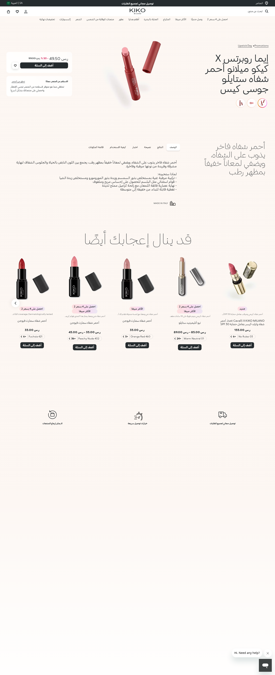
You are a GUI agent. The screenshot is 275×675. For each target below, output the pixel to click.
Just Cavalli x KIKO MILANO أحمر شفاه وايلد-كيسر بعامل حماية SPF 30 (242, 322)
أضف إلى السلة (243, 663)
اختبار (135, 147)
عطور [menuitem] (121, 19)
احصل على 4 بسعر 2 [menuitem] (217, 19)
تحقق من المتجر (18, 81)
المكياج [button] (166, 19)
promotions (261, 45)
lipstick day (245, 45)
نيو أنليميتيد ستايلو (190, 322)
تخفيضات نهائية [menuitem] (47, 19)
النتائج (160, 147)
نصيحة (147, 147)
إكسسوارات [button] (65, 19)
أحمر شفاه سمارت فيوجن (137, 320)
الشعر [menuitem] (78, 19)
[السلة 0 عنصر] (8, 11)
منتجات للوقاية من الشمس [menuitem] (100, 19)
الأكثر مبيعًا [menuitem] (180, 19)
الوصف (173, 147)
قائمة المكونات (96, 147)
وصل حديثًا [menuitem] (196, 19)
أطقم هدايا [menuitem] (133, 19)
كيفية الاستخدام (118, 147)
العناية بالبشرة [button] (151, 19)
